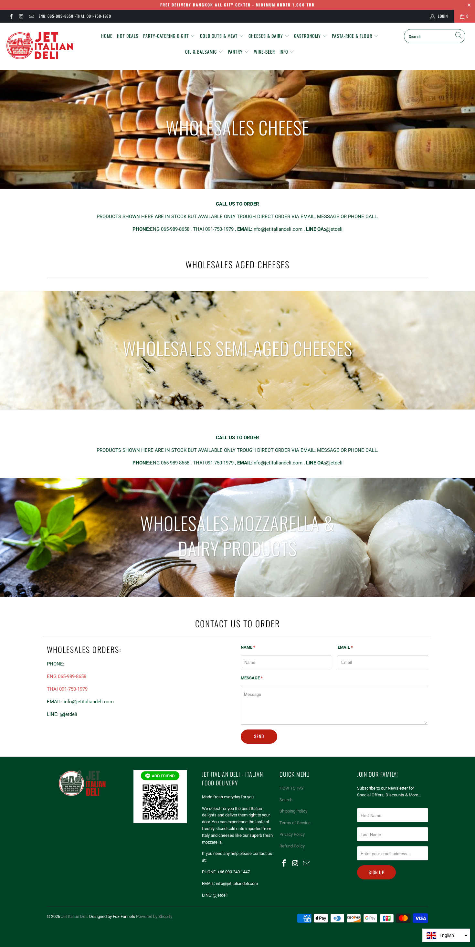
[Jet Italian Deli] (41, 46)
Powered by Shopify (154, 916)
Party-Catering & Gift (166, 35)
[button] (446, 935)
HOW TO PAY (292, 788)
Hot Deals (128, 35)
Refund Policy (292, 846)
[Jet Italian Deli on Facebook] (11, 16)
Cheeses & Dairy (266, 35)
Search (286, 799)
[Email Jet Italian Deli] (31, 16)
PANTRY (236, 51)
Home (106, 35)
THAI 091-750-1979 (67, 689)
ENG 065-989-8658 (66, 676)
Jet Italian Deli (74, 916)
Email (345, 647)
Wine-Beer (264, 51)
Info (285, 51)
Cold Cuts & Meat (219, 35)
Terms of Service (295, 822)
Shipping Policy (293, 811)
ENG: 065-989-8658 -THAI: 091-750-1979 (75, 16)
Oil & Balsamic (201, 51)
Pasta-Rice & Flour (353, 35)
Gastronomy (308, 35)
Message (252, 678)
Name (248, 647)
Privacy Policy (292, 834)
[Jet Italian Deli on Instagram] (21, 16)
